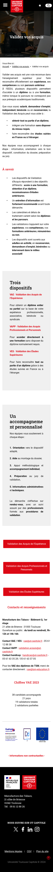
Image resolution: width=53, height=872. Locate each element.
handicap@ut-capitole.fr (35, 655)
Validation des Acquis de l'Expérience (26, 543)
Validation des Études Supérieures (26, 591)
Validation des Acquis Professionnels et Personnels (26, 568)
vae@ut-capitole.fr (32, 641)
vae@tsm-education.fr (38, 669)
